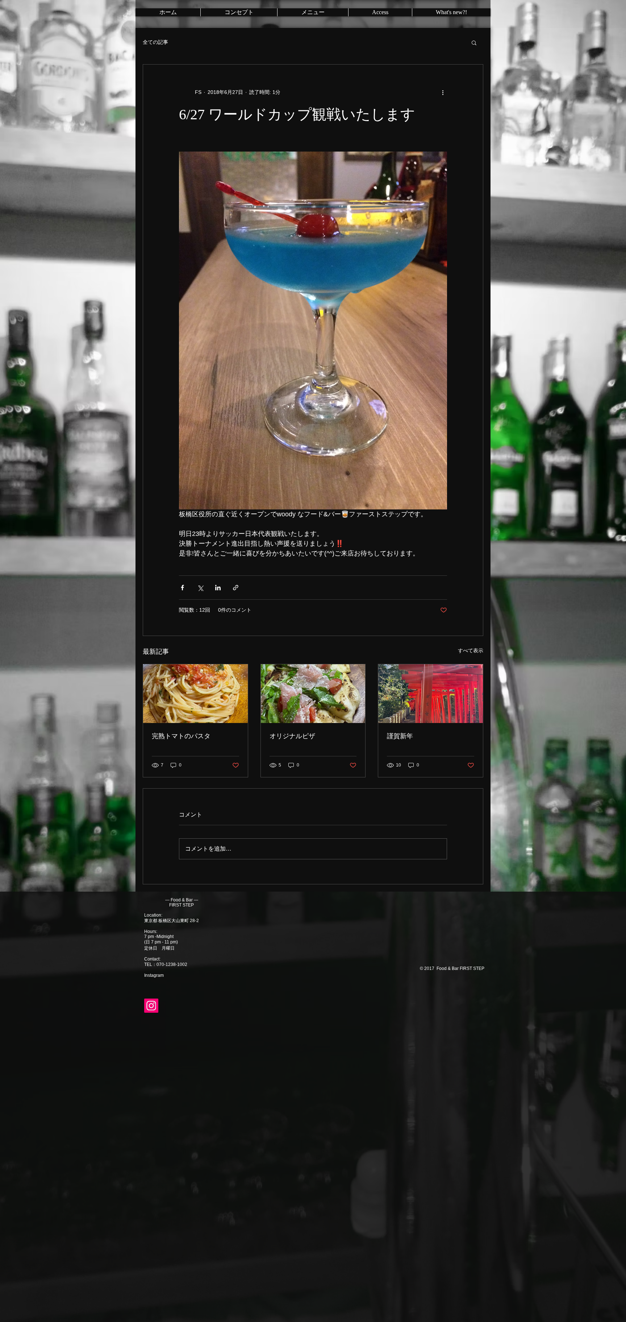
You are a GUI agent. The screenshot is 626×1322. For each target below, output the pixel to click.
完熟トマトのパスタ (181, 736)
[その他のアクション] (442, 92)
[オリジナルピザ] (313, 693)
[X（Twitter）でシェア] (200, 587)
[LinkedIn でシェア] (217, 587)
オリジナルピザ (292, 736)
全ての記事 (155, 42)
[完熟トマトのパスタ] (195, 693)
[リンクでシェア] (235, 587)
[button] (474, 42)
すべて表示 (470, 650)
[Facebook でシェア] (182, 587)
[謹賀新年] (430, 693)
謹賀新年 (400, 736)
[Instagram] (151, 1006)
